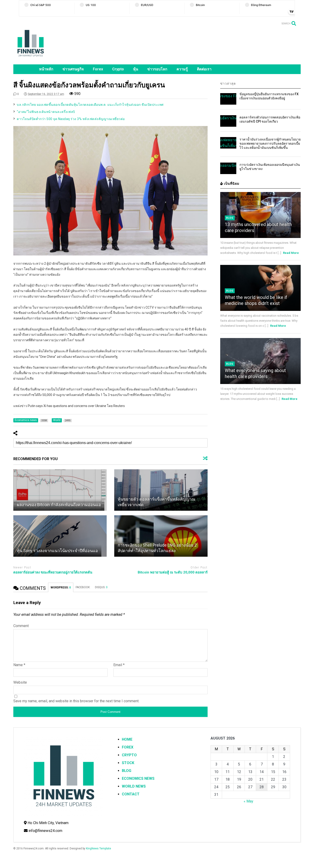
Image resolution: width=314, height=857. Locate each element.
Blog (229, 218)
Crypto (118, 69)
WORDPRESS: (61, 587)
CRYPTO (129, 755)
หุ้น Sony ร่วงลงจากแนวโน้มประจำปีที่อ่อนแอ (57, 550)
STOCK (128, 763)
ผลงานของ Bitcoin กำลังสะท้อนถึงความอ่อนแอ (59, 504)
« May (248, 801)
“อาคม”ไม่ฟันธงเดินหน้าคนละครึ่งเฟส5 (46, 112)
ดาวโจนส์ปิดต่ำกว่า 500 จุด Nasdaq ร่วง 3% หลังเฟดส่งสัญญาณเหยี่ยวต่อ (71, 119)
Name (19, 665)
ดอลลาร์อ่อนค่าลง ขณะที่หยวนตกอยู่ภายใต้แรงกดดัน (52, 572)
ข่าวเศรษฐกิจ (73, 69)
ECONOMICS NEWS (138, 778)
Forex (98, 69)
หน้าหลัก (46, 69)
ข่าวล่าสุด (228, 83)
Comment (21, 626)
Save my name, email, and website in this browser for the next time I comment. (76, 701)
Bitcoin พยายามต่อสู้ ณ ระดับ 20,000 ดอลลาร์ (173, 572)
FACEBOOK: (83, 587)
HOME (127, 739)
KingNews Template (98, 848)
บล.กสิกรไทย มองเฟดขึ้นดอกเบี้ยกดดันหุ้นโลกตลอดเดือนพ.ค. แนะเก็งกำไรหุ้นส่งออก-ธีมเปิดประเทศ (90, 104)
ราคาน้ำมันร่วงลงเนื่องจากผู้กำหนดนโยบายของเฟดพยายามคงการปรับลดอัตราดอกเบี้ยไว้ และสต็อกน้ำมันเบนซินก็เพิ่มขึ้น (270, 143)
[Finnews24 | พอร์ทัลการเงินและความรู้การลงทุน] (30, 58)
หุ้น (135, 69)
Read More (291, 253)
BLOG (126, 770)
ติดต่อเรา (204, 69)
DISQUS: (101, 587)
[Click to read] (60, 490)
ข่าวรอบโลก (157, 69)
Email (119, 665)
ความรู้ (182, 69)
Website (20, 682)
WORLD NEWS (134, 786)
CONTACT (131, 794)
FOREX (127, 747)
